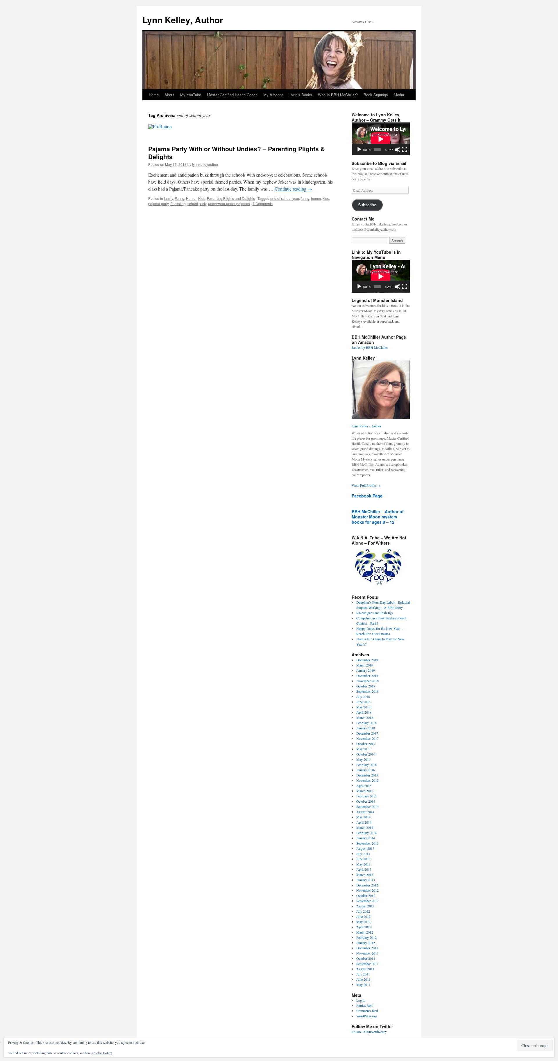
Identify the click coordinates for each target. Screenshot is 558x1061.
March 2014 (364, 827)
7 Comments (263, 203)
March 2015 (364, 790)
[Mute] (397, 149)
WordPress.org (366, 1016)
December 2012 (367, 885)
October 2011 (365, 958)
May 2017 (363, 749)
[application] (381, 138)
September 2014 (367, 806)
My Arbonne (273, 94)
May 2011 (363, 984)
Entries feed (364, 1005)
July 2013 (363, 853)
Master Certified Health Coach (232, 94)
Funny (179, 198)
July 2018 (363, 696)
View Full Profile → (366, 485)
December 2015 (367, 775)
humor (316, 198)
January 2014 (365, 838)
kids (326, 198)
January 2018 (365, 728)
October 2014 (365, 801)
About (169, 94)
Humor (191, 198)
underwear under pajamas (229, 203)
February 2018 (366, 722)
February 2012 (366, 937)
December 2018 (367, 675)
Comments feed (367, 1010)
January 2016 (365, 769)
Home (154, 94)
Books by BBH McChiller (370, 347)
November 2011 (367, 953)
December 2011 (367, 948)
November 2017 (367, 738)
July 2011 (363, 974)
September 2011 (367, 963)
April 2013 (363, 869)
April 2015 (363, 785)
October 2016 (365, 754)
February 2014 (366, 832)
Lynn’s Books (300, 94)
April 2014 (363, 822)
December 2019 (367, 659)
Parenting (178, 203)
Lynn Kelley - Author (366, 426)
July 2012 (363, 911)
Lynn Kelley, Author (182, 19)
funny (305, 198)
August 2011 (365, 968)
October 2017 (365, 743)
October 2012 (365, 895)
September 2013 (367, 843)
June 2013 (363, 858)
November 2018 (367, 680)
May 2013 (363, 864)
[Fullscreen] (404, 149)
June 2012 (363, 916)
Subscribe (367, 205)
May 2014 (363, 817)
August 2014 (365, 811)
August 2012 (365, 906)
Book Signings (376, 94)
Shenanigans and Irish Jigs (374, 612)
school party (196, 203)
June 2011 (363, 979)
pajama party (158, 203)
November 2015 (367, 780)
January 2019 (365, 670)
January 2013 (365, 879)
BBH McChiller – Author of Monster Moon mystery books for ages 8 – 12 (378, 517)
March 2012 (364, 932)
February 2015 (366, 796)
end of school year (284, 198)
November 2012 (367, 890)
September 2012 (367, 900)
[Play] (359, 149)
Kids (201, 198)
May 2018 (363, 707)
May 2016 (363, 759)
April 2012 (363, 927)
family (168, 198)
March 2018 (364, 717)
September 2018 (367, 691)
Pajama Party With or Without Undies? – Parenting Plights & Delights (236, 152)
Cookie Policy (102, 1053)
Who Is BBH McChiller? (338, 94)
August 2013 (365, 848)
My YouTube (190, 94)
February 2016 (366, 764)
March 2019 (364, 665)
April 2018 (363, 712)
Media (399, 94)
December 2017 (367, 733)
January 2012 (365, 942)
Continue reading (293, 189)
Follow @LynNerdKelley (369, 1031)
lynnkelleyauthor (205, 164)
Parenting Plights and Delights (231, 198)
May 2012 (363, 921)
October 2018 (365, 686)
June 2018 (363, 701)
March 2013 (364, 874)
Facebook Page (367, 496)
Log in (360, 1000)
